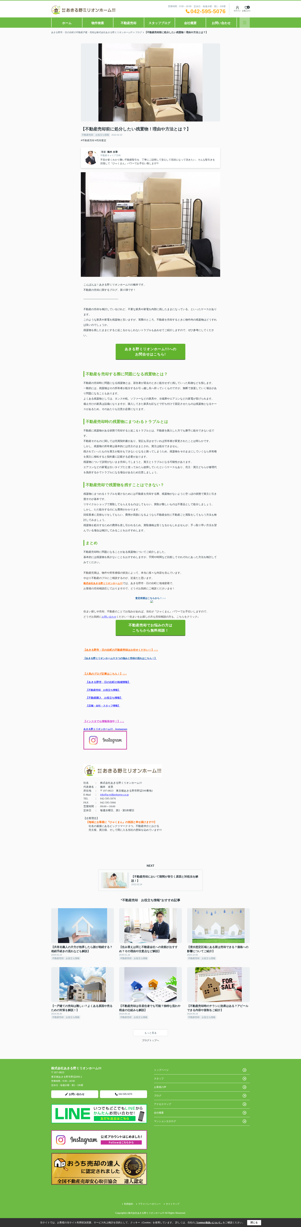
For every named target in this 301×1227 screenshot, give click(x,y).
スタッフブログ (160, 23)
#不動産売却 (87, 140)
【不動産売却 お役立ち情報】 (103, 690)
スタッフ (159, 1078)
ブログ (157, 1095)
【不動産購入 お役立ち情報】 (104, 697)
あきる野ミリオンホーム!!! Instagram (105, 729)
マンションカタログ (165, 1121)
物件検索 (97, 23)
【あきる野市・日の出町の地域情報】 (108, 682)
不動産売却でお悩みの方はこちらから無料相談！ (150, 627)
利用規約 (128, 1204)
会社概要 (190, 23)
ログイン (237, 11)
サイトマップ (172, 1204)
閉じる (254, 1222)
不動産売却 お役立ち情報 (95, 135)
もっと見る (150, 1032)
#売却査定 (100, 140)
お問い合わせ (221, 23)
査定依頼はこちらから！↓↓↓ (150, 598)
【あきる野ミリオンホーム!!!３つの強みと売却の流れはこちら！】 (120, 658)
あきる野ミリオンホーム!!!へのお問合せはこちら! (150, 351)
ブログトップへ (150, 1040)
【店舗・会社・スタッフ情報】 (103, 705)
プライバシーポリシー (149, 1204)
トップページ (161, 1070)
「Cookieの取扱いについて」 (209, 1222)
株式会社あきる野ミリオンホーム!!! (103, 583)
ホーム (67, 23)
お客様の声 (160, 1087)
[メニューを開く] (244, 22)
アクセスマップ (162, 1104)
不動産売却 (128, 23)
